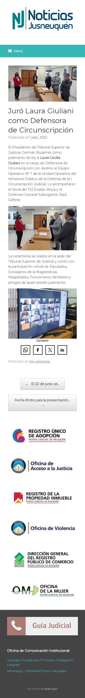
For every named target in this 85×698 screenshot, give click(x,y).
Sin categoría (39, 361)
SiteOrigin (51, 688)
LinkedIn (13, 665)
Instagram (64, 660)
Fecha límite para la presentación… (42, 402)
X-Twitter (48, 660)
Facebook (31, 660)
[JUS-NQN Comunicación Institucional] (42, 19)
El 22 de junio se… (42, 384)
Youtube (13, 660)
